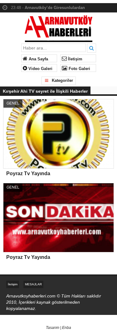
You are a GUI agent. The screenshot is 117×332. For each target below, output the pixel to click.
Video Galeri (39, 69)
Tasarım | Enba (58, 327)
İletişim (74, 59)
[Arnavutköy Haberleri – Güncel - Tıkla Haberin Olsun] (58, 27)
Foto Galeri (78, 69)
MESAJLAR (33, 284)
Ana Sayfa (37, 59)
